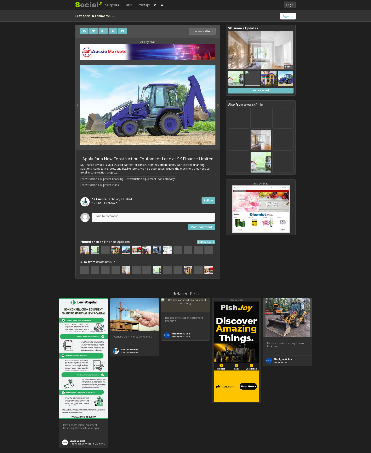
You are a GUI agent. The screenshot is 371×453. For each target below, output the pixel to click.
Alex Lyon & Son (181, 333)
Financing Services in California (88, 443)
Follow (208, 200)
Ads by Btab (147, 42)
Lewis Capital (77, 440)
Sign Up (288, 16)
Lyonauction (281, 361)
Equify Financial (130, 349)
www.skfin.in (203, 31)
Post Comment (201, 227)
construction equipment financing (102, 179)
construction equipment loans (100, 185)
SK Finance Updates (115, 242)
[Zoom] (113, 31)
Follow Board (206, 242)
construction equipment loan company (150, 179)
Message (144, 5)
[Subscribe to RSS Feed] (155, 5)
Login (289, 5)
